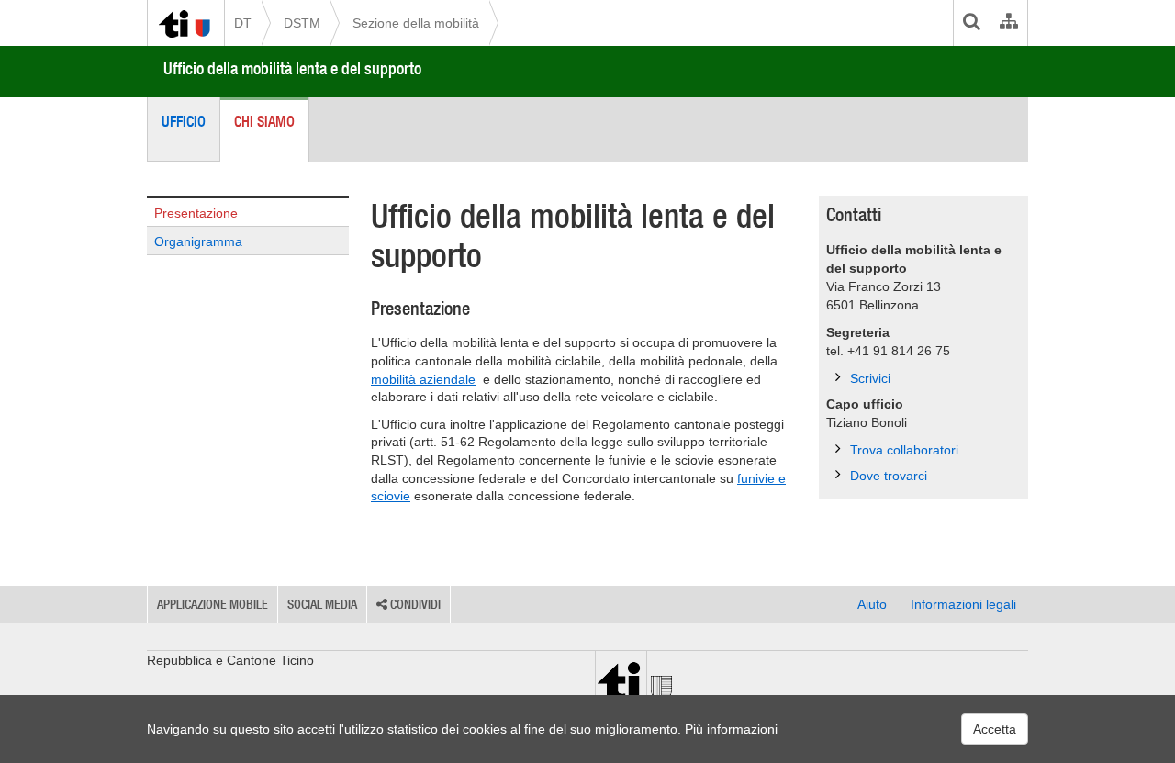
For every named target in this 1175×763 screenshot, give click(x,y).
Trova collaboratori (904, 450)
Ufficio (184, 121)
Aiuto (872, 604)
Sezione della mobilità (415, 23)
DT (243, 23)
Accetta (994, 729)
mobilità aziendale (423, 379)
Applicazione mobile (212, 604)
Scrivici (870, 378)
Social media (322, 604)
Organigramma (198, 241)
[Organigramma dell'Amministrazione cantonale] (1008, 23)
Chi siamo (264, 121)
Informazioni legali (963, 604)
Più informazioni (731, 729)
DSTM (302, 23)
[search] (971, 23)
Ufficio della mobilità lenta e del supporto (292, 68)
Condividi (414, 604)
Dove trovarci (888, 475)
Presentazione (196, 213)
